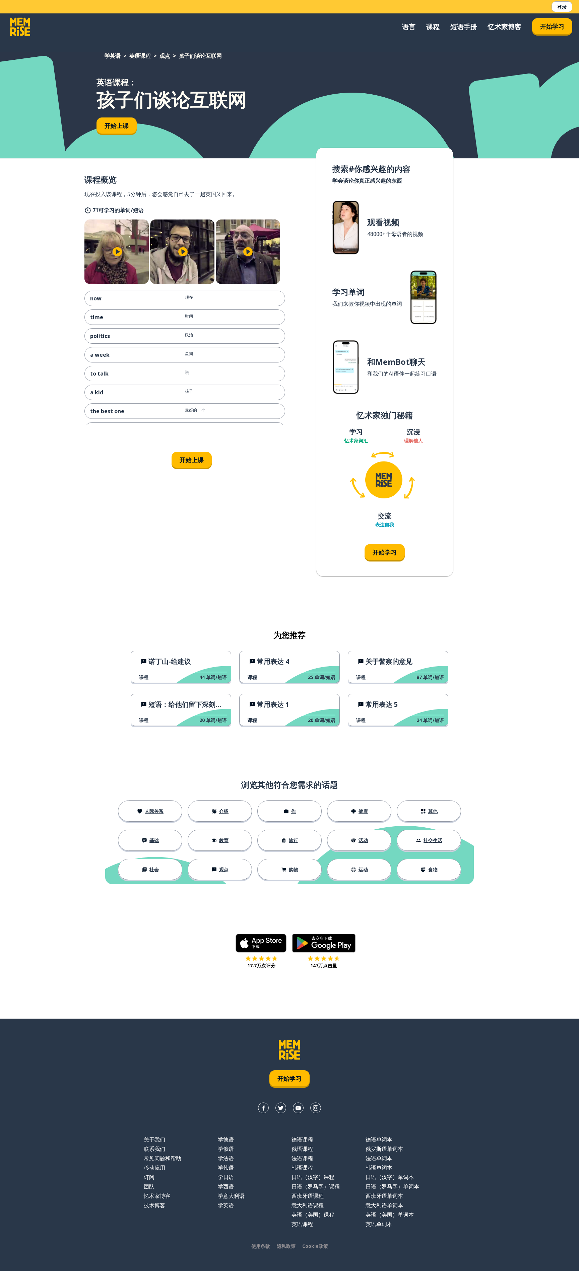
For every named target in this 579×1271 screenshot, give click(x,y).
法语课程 (302, 1158)
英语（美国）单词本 (390, 1214)
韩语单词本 (379, 1167)
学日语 (226, 1177)
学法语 (226, 1158)
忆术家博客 (504, 26)
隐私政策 (286, 1246)
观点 (164, 55)
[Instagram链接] (315, 1108)
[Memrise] (20, 26)
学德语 (226, 1139)
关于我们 (154, 1139)
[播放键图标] (117, 251)
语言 (408, 26)
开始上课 (117, 125)
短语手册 (463, 26)
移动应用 (154, 1167)
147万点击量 (323, 965)
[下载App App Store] (261, 943)
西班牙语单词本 (384, 1196)
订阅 (149, 1177)
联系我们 (154, 1149)
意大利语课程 (308, 1205)
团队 (149, 1186)
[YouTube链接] (298, 1108)
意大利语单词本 (384, 1205)
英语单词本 (379, 1224)
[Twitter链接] (280, 1108)
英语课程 (140, 55)
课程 (433, 26)
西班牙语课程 (308, 1196)
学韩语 (226, 1167)
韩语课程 (302, 1167)
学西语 (226, 1186)
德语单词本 (379, 1139)
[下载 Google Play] (324, 943)
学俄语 (226, 1149)
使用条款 (260, 1246)
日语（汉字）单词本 (390, 1177)
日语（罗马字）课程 (316, 1186)
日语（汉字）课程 (313, 1177)
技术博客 (154, 1205)
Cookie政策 (315, 1246)
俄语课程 (302, 1149)
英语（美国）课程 (313, 1214)
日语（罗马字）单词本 (392, 1186)
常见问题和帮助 (162, 1158)
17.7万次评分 (261, 965)
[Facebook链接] (263, 1108)
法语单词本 (379, 1158)
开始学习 (552, 26)
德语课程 (302, 1139)
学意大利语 (231, 1196)
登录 (562, 7)
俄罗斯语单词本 (384, 1149)
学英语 (113, 55)
